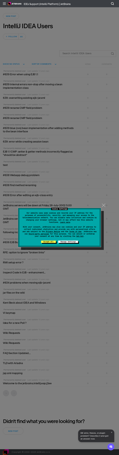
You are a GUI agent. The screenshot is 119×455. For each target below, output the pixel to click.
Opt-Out (79, 236)
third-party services (39, 234)
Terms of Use (75, 231)
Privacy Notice (53, 231)
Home (14, 3)
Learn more (65, 222)
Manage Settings (68, 242)
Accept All (48, 242)
